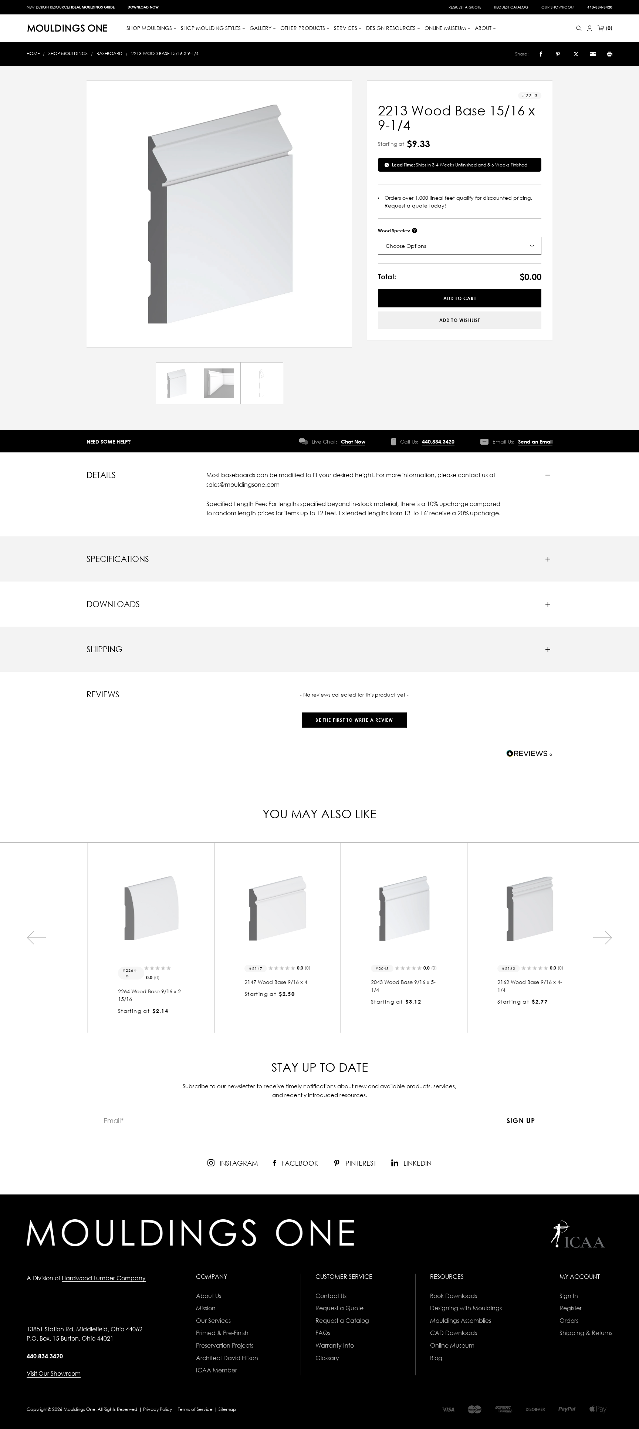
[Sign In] (589, 28)
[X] (576, 54)
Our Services (213, 1320)
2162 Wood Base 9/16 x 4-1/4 (508, 986)
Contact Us (330, 1296)
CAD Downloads (453, 1333)
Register (570, 1308)
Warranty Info (334, 1345)
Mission (206, 1308)
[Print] (609, 54)
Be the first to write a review (354, 720)
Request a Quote (465, 7)
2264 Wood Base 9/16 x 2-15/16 (129, 995)
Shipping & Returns (585, 1333)
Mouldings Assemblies (460, 1320)
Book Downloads (453, 1296)
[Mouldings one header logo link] (67, 28)
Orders (568, 1320)
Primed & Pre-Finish (222, 1333)
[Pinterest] (557, 54)
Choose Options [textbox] (406, 246)
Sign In (568, 1296)
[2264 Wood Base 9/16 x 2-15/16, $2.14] (130, 908)
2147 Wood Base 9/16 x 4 (254, 982)
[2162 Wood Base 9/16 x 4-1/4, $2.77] (509, 908)
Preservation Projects (224, 1345)
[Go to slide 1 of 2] (36, 938)
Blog (436, 1358)
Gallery (261, 28)
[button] (354, 716)
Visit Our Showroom (54, 1373)
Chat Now (353, 441)
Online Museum (452, 1345)
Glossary (327, 1358)
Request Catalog (511, 7)
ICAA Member (216, 1370)
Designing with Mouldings (466, 1308)
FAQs (322, 1333)
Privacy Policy (157, 1409)
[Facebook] (541, 54)
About (484, 28)
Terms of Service (195, 1409)
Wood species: (394, 230)
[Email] (593, 54)
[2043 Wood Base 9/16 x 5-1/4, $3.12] (383, 908)
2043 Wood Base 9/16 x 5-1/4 (382, 986)
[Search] (579, 28)
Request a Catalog (342, 1320)
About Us (208, 1296)
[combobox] (459, 246)
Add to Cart (459, 298)
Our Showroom (557, 7)
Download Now (143, 7)
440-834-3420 (599, 7)
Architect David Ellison (227, 1358)
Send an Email (535, 441)
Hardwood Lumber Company (104, 1278)
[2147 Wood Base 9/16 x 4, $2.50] (256, 908)
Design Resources (391, 28)
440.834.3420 (438, 441)
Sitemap (227, 1409)
